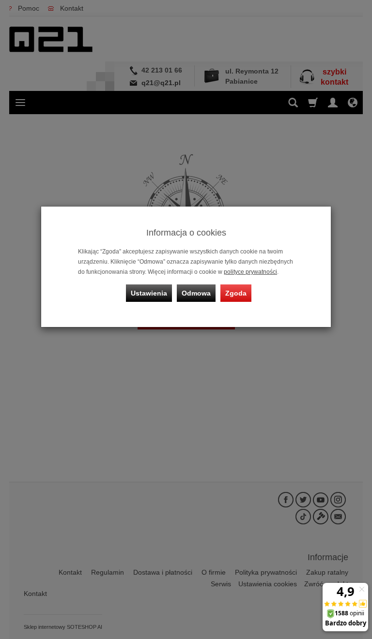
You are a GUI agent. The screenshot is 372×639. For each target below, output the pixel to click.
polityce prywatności (250, 271)
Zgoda (236, 293)
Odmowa (196, 293)
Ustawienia (149, 293)
